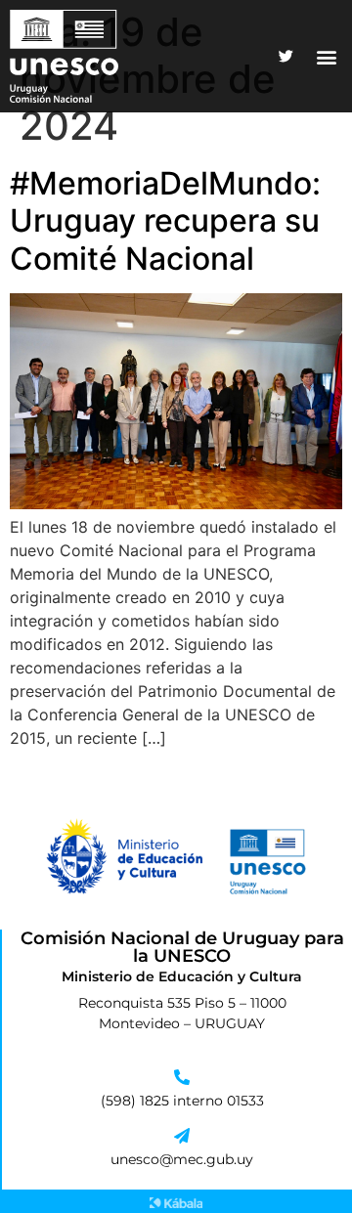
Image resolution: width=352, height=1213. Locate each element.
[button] (326, 56)
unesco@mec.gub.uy (181, 1159)
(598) (120, 1100)
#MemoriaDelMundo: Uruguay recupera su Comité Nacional (165, 221)
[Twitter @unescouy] (285, 56)
